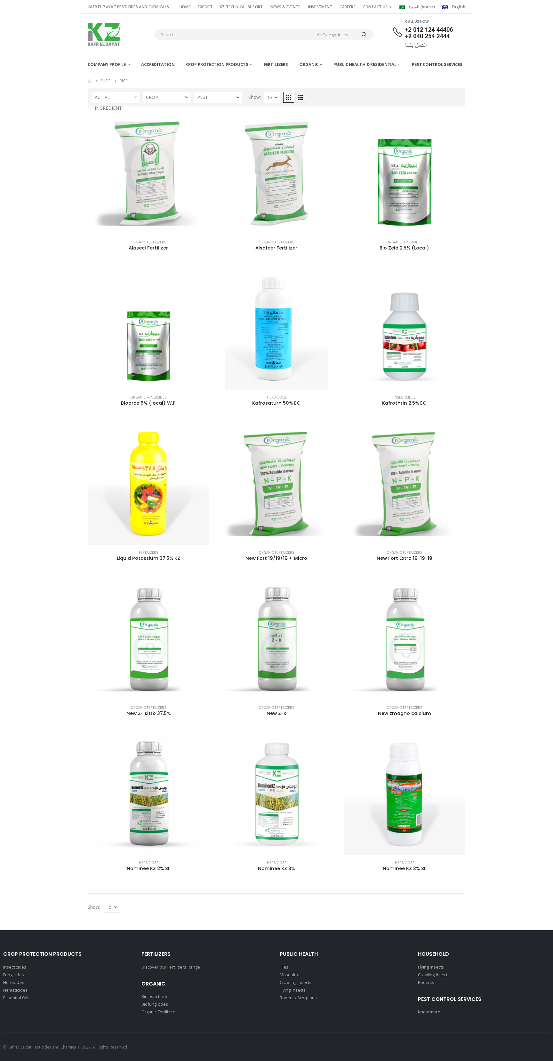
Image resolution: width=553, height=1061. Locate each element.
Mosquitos (290, 975)
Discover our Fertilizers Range (170, 967)
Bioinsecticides (156, 996)
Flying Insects (293, 990)
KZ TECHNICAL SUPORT (241, 6)
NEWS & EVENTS (285, 6)
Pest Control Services (437, 64)
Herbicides (276, 397)
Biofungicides (154, 1004)
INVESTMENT (320, 6)
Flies (284, 967)
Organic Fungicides (404, 242)
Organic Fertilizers (148, 242)
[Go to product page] (148, 173)
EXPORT (205, 6)
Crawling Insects (295, 982)
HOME (185, 6)
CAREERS (348, 6)
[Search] (364, 34)
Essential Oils (16, 998)
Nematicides (15, 990)
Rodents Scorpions (298, 998)
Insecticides (404, 397)
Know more (429, 1012)
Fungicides (13, 975)
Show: (254, 97)
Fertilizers (276, 64)
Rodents (426, 982)
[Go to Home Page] (90, 81)
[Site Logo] (104, 34)
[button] (288, 97)
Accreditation (157, 64)
